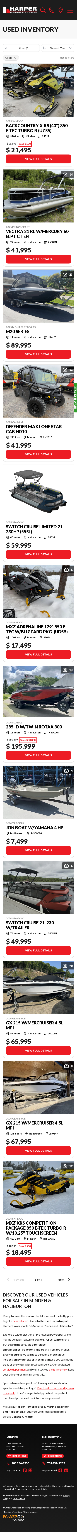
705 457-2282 (56, 1463)
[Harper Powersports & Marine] (20, 10)
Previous (18, 1279)
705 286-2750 (20, 1463)
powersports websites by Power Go (49, 1507)
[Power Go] (35, 1518)
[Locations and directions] (60, 10)
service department (15, 1369)
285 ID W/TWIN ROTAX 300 (34, 726)
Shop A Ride (23, 1512)
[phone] (51, 10)
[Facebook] (25, 1470)
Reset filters (67, 57)
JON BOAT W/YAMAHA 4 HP (34, 827)
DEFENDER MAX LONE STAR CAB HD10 (34, 429)
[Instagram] (30, 1470)
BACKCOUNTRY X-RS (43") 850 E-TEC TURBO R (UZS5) (37, 128)
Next (61, 1279)
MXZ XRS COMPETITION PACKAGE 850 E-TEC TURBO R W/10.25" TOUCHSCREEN (36, 1227)
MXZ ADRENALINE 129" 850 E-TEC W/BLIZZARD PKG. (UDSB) (37, 629)
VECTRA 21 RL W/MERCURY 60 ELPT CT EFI (37, 234)
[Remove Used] (15, 57)
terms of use (19, 1498)
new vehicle (20, 1321)
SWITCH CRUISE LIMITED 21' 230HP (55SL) (35, 529)
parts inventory (58, 1369)
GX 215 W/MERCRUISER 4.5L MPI (34, 1025)
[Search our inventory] (43, 10)
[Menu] (70, 10)
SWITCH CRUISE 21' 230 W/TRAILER (30, 925)
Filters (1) (23, 48)
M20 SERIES (17, 331)
